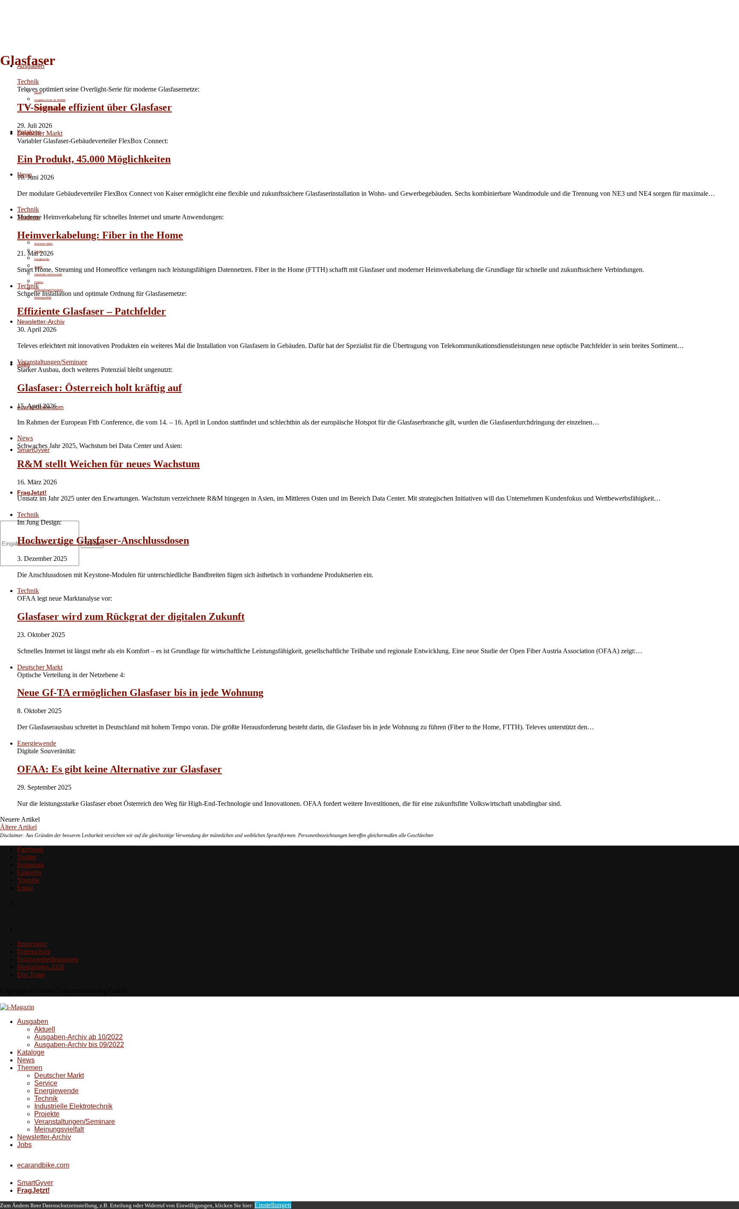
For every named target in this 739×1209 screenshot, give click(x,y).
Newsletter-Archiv (41, 321)
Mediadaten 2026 (40, 966)
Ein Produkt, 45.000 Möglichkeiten (94, 159)
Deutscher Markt (43, 243)
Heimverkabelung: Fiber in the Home (100, 235)
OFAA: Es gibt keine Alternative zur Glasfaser (119, 769)
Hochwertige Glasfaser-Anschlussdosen (103, 540)
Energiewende (41, 259)
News (26, 1060)
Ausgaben (32, 1021)
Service (45, 1083)
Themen (29, 1067)
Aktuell (44, 1029)
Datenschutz (33, 951)
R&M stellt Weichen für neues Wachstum (108, 463)
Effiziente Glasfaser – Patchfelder (91, 311)
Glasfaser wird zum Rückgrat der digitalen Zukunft (131, 616)
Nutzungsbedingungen (47, 959)
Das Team (30, 974)
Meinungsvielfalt (42, 297)
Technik (46, 1098)
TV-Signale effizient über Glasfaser (94, 107)
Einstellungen (272, 1205)
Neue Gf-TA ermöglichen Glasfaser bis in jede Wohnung (140, 692)
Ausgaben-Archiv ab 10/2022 (49, 100)
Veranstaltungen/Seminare (74, 1121)
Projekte (46, 1114)
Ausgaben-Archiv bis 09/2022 (79, 1044)
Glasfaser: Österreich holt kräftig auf (99, 387)
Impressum (32, 943)
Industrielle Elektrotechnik (73, 1106)
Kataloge (30, 1052)
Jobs (24, 1144)
